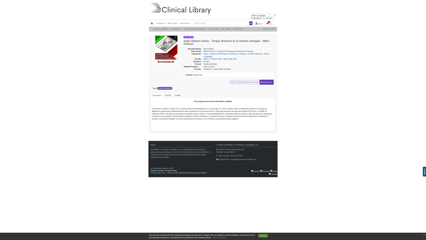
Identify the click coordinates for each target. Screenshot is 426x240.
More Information (219, 237)
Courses (175, 29)
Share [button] (233, 82)
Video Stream (188, 37)
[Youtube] (255, 171)
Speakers (238, 29)
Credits (177, 95)
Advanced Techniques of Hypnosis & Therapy (235, 51)
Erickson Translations (165, 88)
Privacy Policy (171, 170)
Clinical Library (160, 29)
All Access (213, 29)
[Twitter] (273, 171)
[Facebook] (265, 171)
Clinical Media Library (194, 29)
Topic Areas (184, 23)
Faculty (168, 95)
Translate (268, 18)
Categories (160, 23)
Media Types (172, 23)
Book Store (269, 29)
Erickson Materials (255, 53)
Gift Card (226, 29)
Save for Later (253, 82)
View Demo (242, 82)
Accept (263, 236)
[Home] (152, 23)
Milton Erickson (210, 51)
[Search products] (250, 23)
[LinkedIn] (273, 174)
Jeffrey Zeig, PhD (230, 59)
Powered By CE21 (158, 172)
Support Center (157, 170)
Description (157, 95)
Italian (206, 53)
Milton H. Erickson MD (212, 59)
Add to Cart (267, 82)
